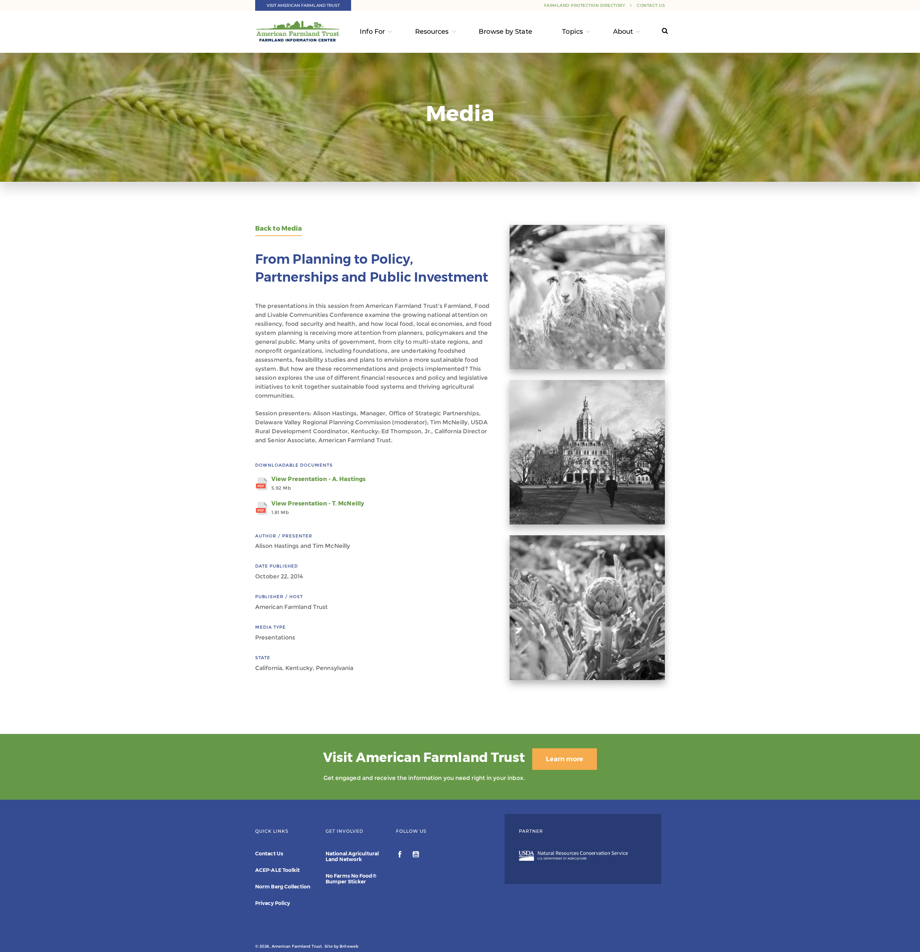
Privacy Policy (272, 903)
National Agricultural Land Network (352, 856)
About (623, 32)
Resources (432, 32)
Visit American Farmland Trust (303, 5)
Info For (372, 32)
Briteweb (349, 946)
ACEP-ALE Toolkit (277, 870)
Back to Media (278, 228)
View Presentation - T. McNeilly (317, 507)
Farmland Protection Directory (584, 5)
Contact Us (651, 5)
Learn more (564, 759)
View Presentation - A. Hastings (318, 483)
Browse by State (505, 32)
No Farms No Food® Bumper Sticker (351, 879)
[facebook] (400, 855)
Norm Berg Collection (282, 886)
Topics (572, 32)
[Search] (658, 32)
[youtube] (415, 855)
